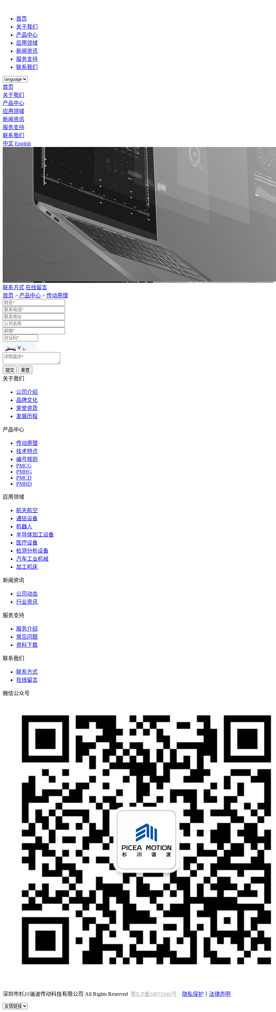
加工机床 (27, 567)
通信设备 (27, 518)
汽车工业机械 (32, 559)
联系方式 (13, 287)
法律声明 (220, 994)
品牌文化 (27, 400)
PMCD (24, 478)
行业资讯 (27, 602)
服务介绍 (27, 629)
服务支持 (27, 59)
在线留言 (36, 287)
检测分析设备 (32, 551)
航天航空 (27, 510)
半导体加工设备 (35, 534)
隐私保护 (193, 994)
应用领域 (27, 43)
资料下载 (27, 645)
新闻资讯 (27, 51)
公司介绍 (27, 392)
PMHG (24, 472)
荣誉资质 (27, 408)
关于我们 (27, 27)
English (23, 143)
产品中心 (27, 35)
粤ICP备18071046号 (154, 994)
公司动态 (27, 594)
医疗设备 (27, 543)
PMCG (24, 465)
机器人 (24, 526)
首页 (21, 19)
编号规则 (27, 459)
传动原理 (57, 295)
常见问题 (27, 637)
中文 (8, 143)
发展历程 (27, 416)
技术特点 (27, 451)
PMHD (24, 484)
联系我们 (27, 67)
